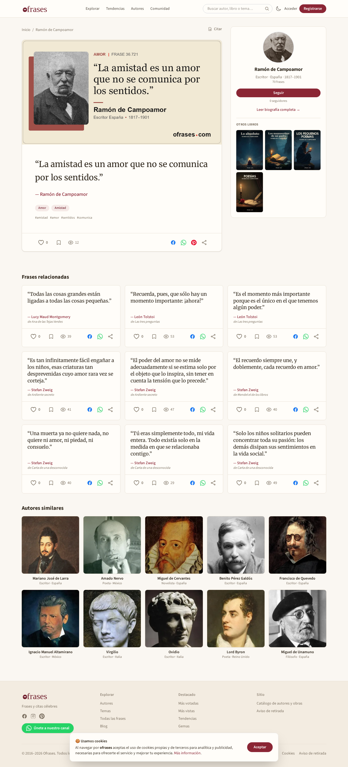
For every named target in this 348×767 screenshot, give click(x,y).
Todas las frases (113, 718)
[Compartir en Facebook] (173, 242)
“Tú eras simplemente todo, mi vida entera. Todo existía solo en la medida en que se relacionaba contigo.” (172, 443)
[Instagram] (33, 716)
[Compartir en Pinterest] (193, 242)
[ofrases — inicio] (37, 8)
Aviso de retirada (270, 711)
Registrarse (313, 8)
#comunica (84, 218)
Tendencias (115, 8)
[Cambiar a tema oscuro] (278, 9)
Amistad (60, 208)
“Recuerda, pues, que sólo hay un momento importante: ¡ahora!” (168, 297)
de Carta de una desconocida (47, 468)
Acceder (290, 8)
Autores (137, 8)
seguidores (278, 101)
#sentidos (68, 218)
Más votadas (188, 703)
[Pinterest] (42, 716)
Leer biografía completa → (278, 109)
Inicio (26, 30)
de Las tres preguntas (145, 322)
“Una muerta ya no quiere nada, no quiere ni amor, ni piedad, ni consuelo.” (68, 440)
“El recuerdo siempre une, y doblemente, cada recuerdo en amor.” (276, 363)
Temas (105, 711)
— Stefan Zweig (39, 390)
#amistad (41, 218)
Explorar (93, 8)
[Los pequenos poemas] (307, 150)
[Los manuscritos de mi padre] (278, 150)
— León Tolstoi (142, 317)
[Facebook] (24, 716)
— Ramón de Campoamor (61, 194)
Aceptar (260, 747)
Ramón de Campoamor (54, 30)
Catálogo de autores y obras (279, 703)
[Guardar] (59, 242)
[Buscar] (268, 8)
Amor (42, 208)
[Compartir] (204, 242)
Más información (187, 753)
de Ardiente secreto (40, 395)
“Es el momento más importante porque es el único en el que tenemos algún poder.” (275, 301)
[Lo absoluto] (249, 150)
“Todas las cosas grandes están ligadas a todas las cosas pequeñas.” (69, 297)
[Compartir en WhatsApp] (183, 242)
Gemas (183, 726)
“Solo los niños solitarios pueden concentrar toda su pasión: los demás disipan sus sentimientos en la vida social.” (274, 443)
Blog (103, 726)
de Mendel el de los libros (250, 395)
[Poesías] (249, 192)
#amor (54, 218)
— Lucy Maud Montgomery (48, 317)
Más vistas (186, 711)
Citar (218, 29)
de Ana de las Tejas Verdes (45, 322)
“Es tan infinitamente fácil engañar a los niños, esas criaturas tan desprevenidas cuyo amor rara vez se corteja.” (70, 370)
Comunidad (160, 8)
